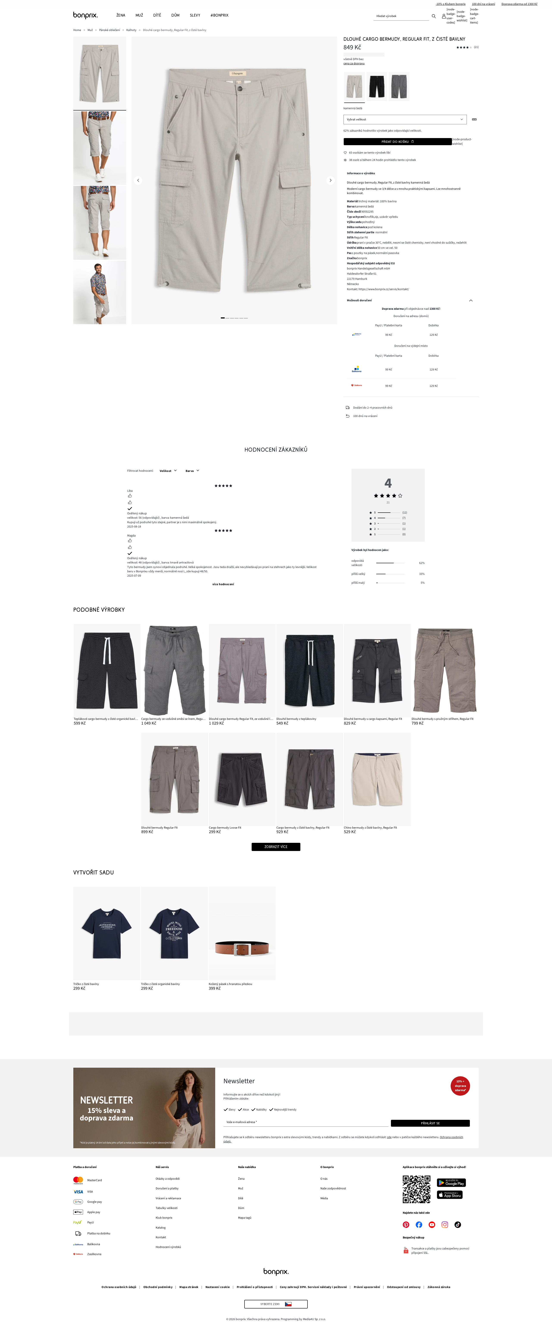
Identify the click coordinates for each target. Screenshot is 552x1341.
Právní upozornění (367, 1287)
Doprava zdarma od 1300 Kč (519, 4)
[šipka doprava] (330, 180)
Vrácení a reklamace (168, 1198)
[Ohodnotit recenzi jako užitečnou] (129, 496)
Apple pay (93, 1212)
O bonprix (327, 1167)
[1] (223, 318)
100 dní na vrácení (483, 4)
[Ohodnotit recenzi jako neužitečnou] (129, 503)
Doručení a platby (167, 1188)
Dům (241, 1208)
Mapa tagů (244, 1218)
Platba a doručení (85, 1167)
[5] (241, 318)
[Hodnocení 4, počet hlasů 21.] (464, 47)
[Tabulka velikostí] (474, 119)
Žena (241, 1179)
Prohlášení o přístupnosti (255, 1287)
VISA (90, 1192)
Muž (240, 1188)
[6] (246, 318)
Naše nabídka (247, 1167)
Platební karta (393, 325)
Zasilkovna (94, 1254)
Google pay (94, 1202)
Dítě (240, 1198)
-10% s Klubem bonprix (451, 4)
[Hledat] (434, 16)
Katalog (161, 1228)
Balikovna (93, 1244)
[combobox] (401, 16)
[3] (232, 318)
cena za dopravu (354, 63)
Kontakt (161, 1237)
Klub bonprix (164, 1218)
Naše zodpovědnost (333, 1188)
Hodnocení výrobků (168, 1247)
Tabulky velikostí (166, 1208)
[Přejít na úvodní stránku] (94, 15)
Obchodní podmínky (157, 1287)
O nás (324, 1179)
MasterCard (94, 1180)
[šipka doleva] (138, 180)
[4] (236, 318)
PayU (90, 1222)
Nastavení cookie (217, 1287)
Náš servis (162, 1167)
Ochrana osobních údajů (119, 1287)
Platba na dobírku (98, 1233)
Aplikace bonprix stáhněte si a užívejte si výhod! (434, 1167)
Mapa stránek (189, 1287)
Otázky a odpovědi (168, 1179)
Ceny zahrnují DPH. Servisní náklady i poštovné (313, 1287)
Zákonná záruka (439, 1287)
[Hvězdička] (216, 486)
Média (324, 1198)
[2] (227, 318)
